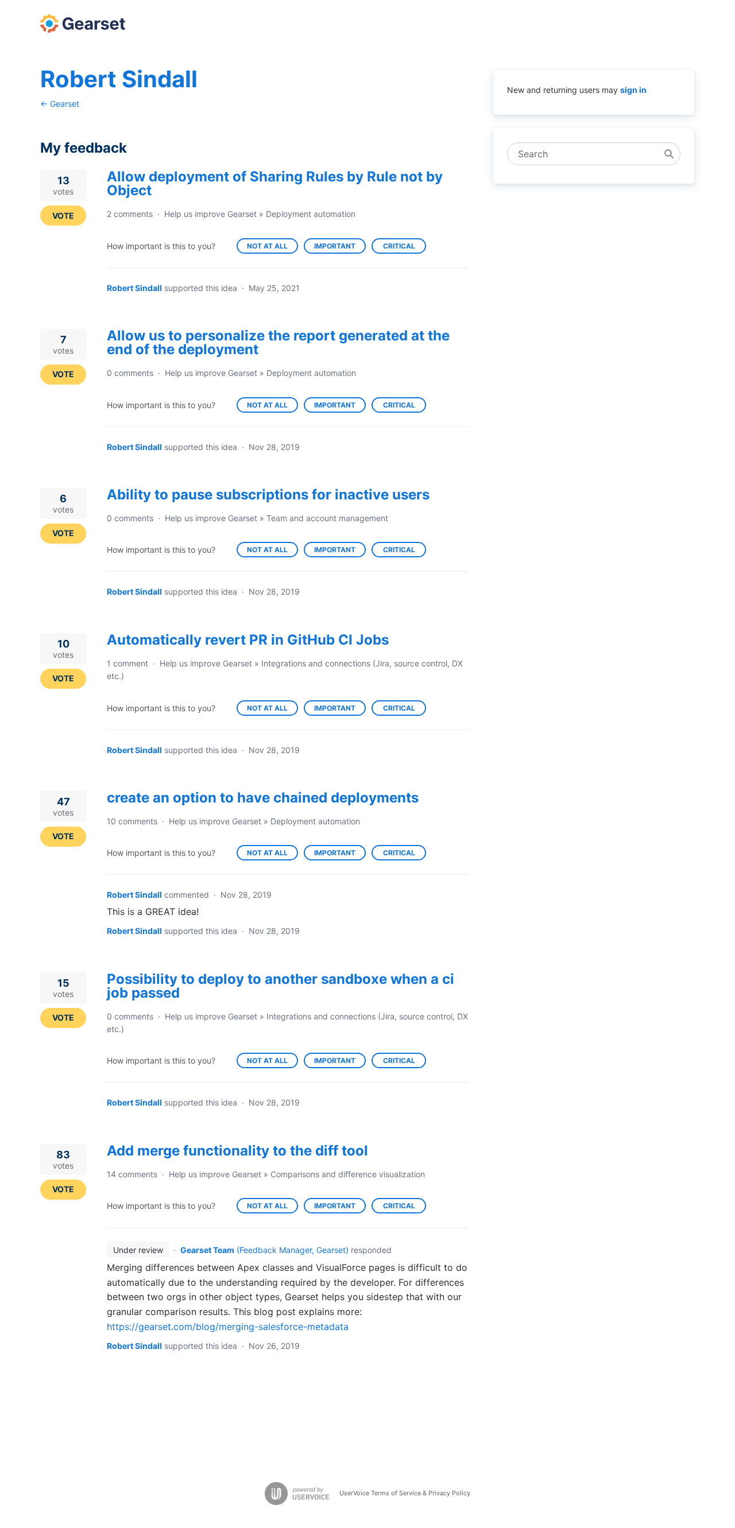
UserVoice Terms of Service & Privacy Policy (404, 1493)
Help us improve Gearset (210, 214)
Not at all (272, 248)
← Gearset (59, 103)
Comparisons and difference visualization (347, 1174)
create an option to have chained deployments (263, 797)
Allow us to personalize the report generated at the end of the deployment (278, 342)
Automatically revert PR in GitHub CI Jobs (248, 639)
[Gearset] (82, 23)
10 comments (132, 821)
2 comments (130, 214)
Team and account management (327, 518)
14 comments (132, 1174)
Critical (404, 248)
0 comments (130, 373)
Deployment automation (310, 214)
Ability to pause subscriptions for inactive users (268, 494)
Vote (63, 215)
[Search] (668, 153)
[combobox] (588, 154)
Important (340, 248)
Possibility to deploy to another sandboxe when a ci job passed (280, 986)
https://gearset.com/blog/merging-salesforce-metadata (228, 1326)
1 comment (127, 663)
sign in (633, 90)
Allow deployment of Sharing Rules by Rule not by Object (275, 183)
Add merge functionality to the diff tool (237, 1150)
